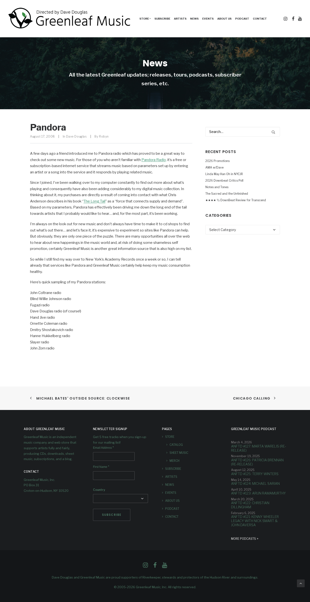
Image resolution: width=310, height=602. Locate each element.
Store (169, 437)
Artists (180, 18)
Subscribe (162, 18)
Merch (174, 461)
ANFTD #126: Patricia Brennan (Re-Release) (257, 462)
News (194, 18)
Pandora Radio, (154, 160)
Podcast (242, 18)
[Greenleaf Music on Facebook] (145, 566)
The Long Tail (94, 201)
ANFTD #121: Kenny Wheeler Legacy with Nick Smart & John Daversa (255, 521)
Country (99, 490)
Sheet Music (179, 453)
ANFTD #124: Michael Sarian (255, 483)
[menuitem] (145, 18)
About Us (224, 18)
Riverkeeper (151, 577)
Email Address (103, 447)
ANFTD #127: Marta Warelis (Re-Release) (258, 448)
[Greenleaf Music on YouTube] (164, 566)
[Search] (242, 132)
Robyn (104, 136)
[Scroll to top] (301, 583)
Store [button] (144, 18)
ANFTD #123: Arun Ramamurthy (258, 493)
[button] (286, 18)
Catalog (176, 445)
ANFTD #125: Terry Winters (255, 474)
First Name (101, 467)
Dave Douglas (76, 136)
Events (208, 18)
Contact (260, 18)
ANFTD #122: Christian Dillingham (250, 505)
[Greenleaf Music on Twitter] (155, 566)
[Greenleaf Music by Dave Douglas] (70, 19)
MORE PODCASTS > (244, 538)
